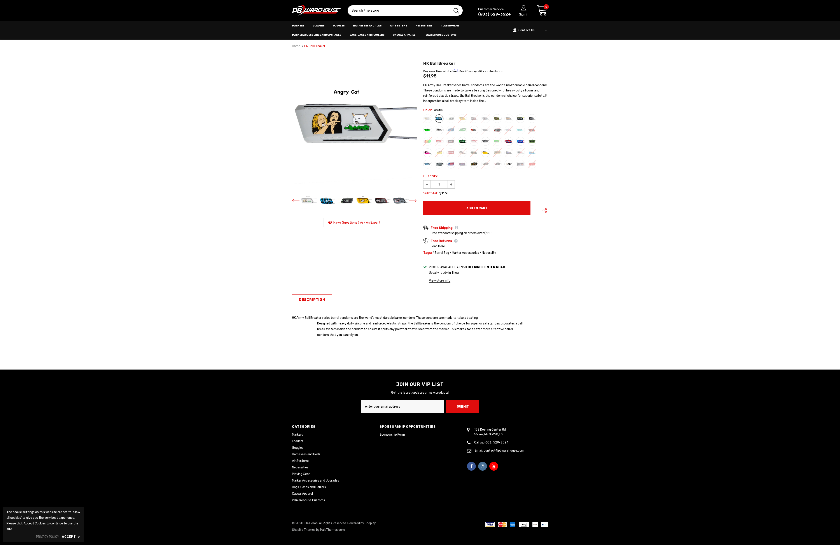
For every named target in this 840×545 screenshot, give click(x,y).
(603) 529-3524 (494, 14)
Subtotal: (430, 193)
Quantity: (430, 176)
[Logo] (316, 10)
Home (296, 46)
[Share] (544, 210)
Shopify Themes (303, 530)
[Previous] (298, 200)
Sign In (523, 14)
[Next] (410, 200)
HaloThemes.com (332, 530)
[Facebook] (471, 466)
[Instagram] (482, 466)
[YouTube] (493, 466)
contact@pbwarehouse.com (504, 450)
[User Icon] (523, 8)
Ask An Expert (370, 222)
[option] (354, 123)
